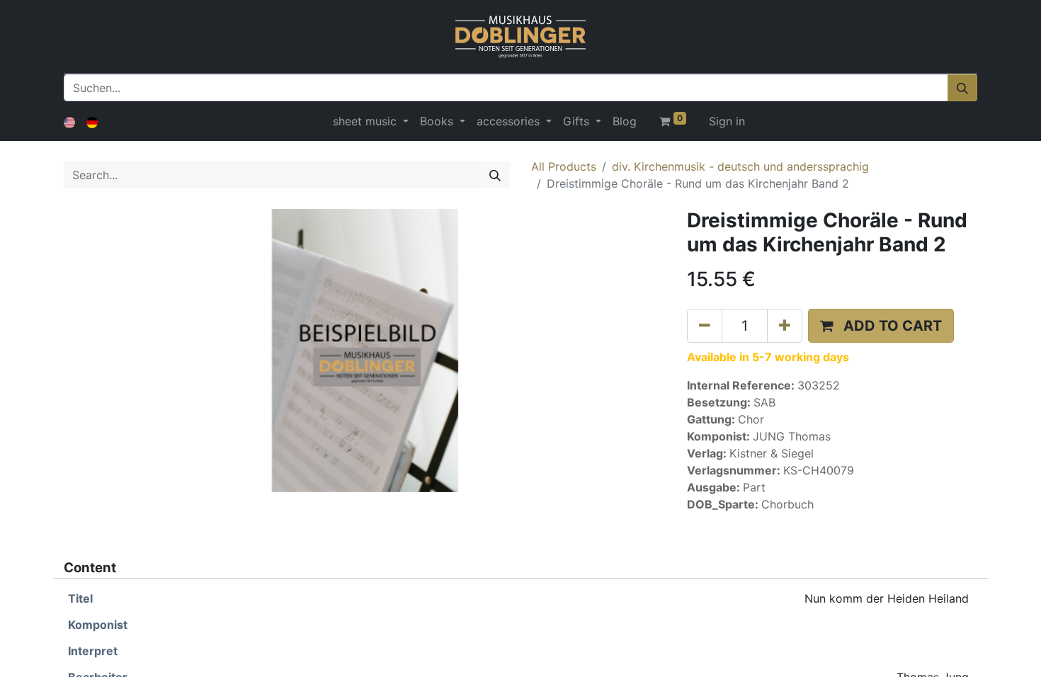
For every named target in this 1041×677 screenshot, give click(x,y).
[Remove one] (704, 326)
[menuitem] (624, 121)
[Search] (495, 174)
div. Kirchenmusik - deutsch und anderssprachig (740, 166)
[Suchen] (962, 87)
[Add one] (784, 326)
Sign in (727, 121)
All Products (563, 166)
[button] (881, 326)
